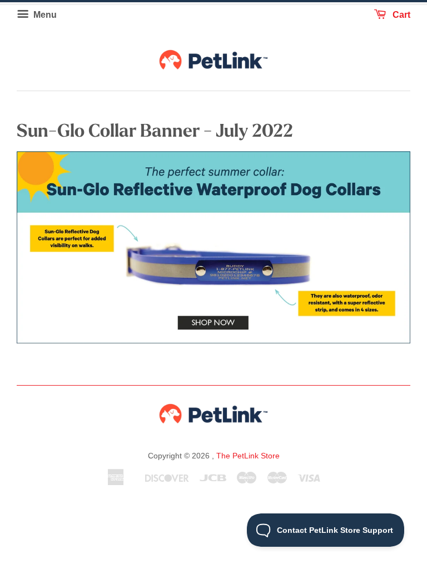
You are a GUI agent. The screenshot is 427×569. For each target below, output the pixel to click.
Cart (400, 14)
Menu (44, 14)
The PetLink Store (248, 455)
